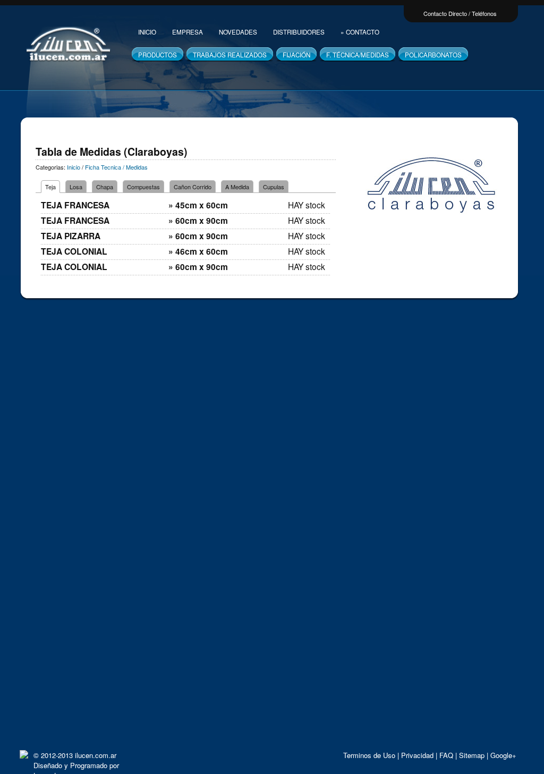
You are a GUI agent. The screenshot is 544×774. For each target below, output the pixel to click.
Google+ (503, 755)
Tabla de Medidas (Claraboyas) (112, 151)
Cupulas (273, 186)
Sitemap (471, 755)
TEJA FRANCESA (75, 205)
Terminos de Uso (369, 755)
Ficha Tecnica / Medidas (116, 167)
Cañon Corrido (192, 186)
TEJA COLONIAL (74, 251)
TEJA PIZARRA (70, 236)
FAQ (446, 755)
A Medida (237, 186)
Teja (50, 186)
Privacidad (417, 755)
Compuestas (143, 186)
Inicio (72, 167)
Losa (76, 186)
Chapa (104, 186)
